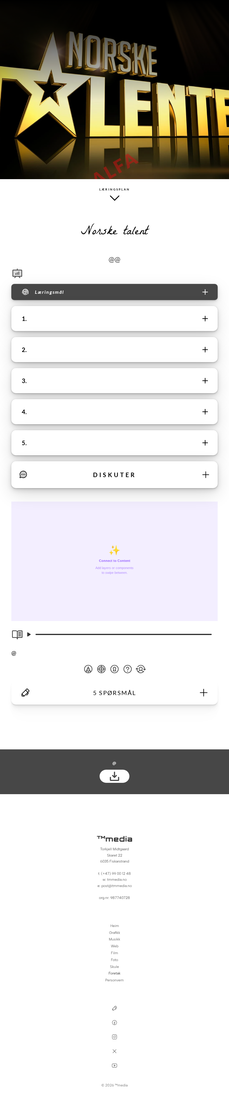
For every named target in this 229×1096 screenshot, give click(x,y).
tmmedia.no (117, 879)
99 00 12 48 (121, 873)
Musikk (114, 939)
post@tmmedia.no (116, 886)
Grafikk (114, 933)
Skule (114, 967)
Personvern (114, 980)
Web (114, 946)
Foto (114, 960)
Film (114, 953)
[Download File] (114, 776)
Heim (114, 926)
